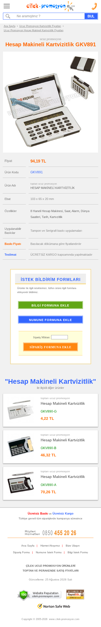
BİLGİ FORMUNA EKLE (50, 305)
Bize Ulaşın (73, 545)
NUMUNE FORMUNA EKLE (50, 320)
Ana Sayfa (9, 26)
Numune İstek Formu (49, 552)
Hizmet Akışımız (50, 545)
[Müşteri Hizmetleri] (50, 534)
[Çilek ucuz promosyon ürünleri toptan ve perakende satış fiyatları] (50, 10)
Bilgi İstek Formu (78, 552)
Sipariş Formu (21, 552)
